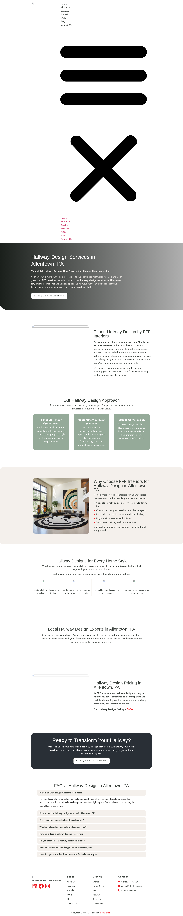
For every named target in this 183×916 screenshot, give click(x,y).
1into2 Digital (106, 912)
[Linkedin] (34, 886)
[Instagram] (47, 886)
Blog (63, 21)
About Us (65, 7)
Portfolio (65, 14)
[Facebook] (41, 886)
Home (64, 3)
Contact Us (66, 24)
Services (65, 10)
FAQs (63, 17)
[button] (103, 121)
